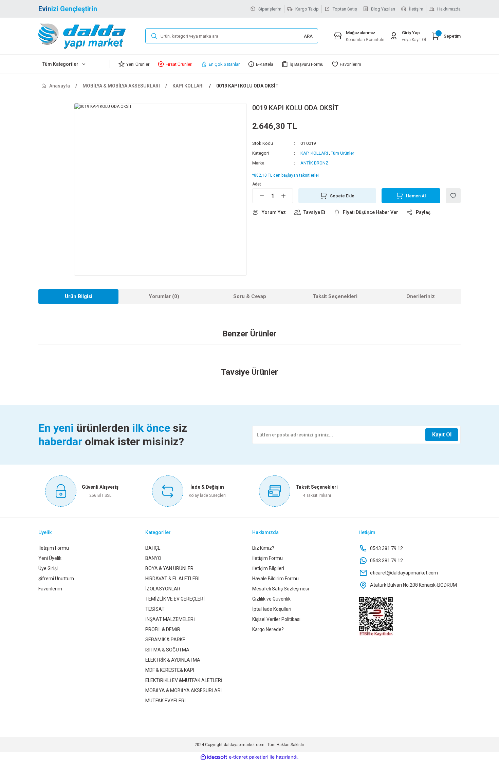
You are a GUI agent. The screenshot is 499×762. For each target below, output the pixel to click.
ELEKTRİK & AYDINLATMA (172, 660)
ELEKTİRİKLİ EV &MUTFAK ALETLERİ (183, 680)
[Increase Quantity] (287, 195)
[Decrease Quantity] (258, 195)
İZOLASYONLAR (162, 588)
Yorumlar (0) (164, 296)
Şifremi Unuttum (56, 578)
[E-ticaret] (249, 757)
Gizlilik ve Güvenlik (271, 599)
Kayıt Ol (441, 434)
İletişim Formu (53, 548)
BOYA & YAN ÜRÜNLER (169, 568)
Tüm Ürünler (342, 153)
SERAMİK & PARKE (165, 639)
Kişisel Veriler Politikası (276, 619)
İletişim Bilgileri (268, 568)
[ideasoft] (213, 757)
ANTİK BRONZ (314, 162)
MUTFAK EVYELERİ (165, 700)
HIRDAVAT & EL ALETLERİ (172, 578)
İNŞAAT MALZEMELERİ (170, 619)
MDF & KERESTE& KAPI (169, 670)
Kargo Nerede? (268, 629)
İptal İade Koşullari (271, 609)
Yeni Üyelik (49, 558)
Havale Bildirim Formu (275, 578)
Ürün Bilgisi (78, 296)
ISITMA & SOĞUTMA (167, 649)
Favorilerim (50, 588)
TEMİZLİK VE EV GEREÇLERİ (175, 599)
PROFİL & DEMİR (162, 629)
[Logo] (89, 36)
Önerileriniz (420, 296)
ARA (308, 36)
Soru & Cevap (249, 296)
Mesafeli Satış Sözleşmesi (280, 588)
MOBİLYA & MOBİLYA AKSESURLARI (183, 690)
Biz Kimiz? (263, 548)
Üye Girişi (48, 568)
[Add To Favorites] (453, 195)
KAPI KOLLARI (314, 153)
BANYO (153, 558)
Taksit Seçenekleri (335, 296)
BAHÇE (153, 548)
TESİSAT (155, 609)
